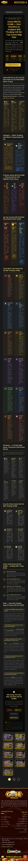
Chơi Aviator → (6, 257)
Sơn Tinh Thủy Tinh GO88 (21, 389)
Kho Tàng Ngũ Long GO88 (21, 360)
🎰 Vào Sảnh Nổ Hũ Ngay (13, 64)
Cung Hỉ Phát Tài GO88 (9, 417)
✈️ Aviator (9, 710)
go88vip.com (10, 846)
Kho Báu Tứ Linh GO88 (9, 360)
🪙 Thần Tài (18, 710)
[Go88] (7, 2)
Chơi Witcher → (21, 262)
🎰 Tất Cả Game (14, 717)
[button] (26, 2)
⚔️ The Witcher (14, 713)
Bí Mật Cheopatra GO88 (21, 333)
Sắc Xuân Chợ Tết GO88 (21, 417)
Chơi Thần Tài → (14, 256)
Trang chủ (8, 12)
